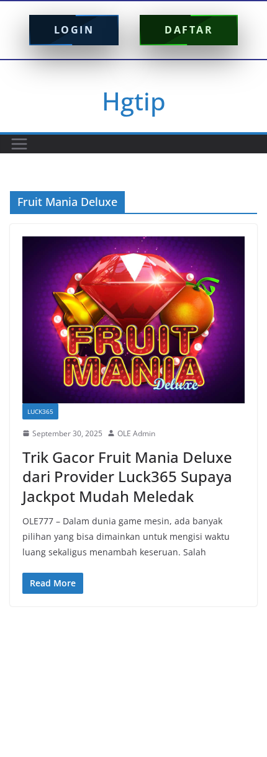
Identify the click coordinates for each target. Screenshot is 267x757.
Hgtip (134, 101)
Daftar (189, 30)
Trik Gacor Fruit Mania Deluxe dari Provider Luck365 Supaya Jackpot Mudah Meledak (127, 476)
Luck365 (40, 411)
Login (74, 30)
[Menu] (19, 144)
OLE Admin (136, 433)
